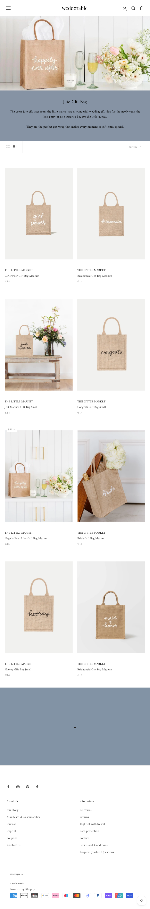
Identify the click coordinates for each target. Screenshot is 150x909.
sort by (133, 147)
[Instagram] (18, 786)
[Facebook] (8, 786)
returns (84, 817)
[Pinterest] (27, 786)
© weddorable (16, 883)
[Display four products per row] (14, 146)
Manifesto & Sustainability (23, 817)
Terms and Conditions (94, 845)
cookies (84, 838)
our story (12, 810)
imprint (11, 831)
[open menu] (8, 8)
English (15, 874)
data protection (89, 831)
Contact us (14, 845)
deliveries (86, 810)
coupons (12, 838)
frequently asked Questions (97, 852)
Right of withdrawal (92, 824)
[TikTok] (37, 786)
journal (11, 824)
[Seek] (133, 8)
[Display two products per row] (8, 146)
